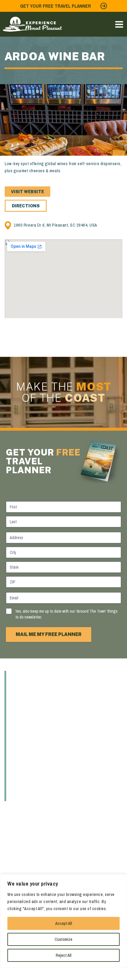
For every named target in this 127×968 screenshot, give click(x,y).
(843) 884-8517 (18, 860)
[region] (63, 921)
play (18, 712)
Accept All (63, 923)
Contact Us (31, 795)
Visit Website (27, 191)
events (23, 747)
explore (24, 688)
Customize (63, 939)
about (21, 676)
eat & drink (30, 700)
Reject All (63, 955)
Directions (26, 206)
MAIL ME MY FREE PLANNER (49, 634)
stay (19, 736)
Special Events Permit (48, 783)
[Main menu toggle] (119, 24)
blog (19, 759)
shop (19, 724)
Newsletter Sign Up (44, 771)
